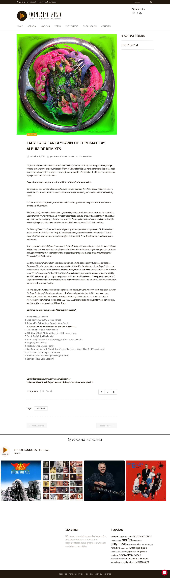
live (131, 547)
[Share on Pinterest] (51, 391)
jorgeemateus (132, 551)
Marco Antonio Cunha (64, 157)
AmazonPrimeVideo (130, 555)
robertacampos (116, 540)
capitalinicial (124, 548)
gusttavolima (130, 544)
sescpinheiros (142, 551)
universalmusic (137, 540)
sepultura (114, 551)
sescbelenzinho (143, 536)
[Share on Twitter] (43, 391)
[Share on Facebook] (40, 391)
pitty (151, 544)
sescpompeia (140, 547)
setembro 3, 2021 (37, 157)
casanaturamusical (139, 558)
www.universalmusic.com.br (57, 378)
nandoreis (114, 555)
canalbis (137, 544)
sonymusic (118, 544)
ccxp (143, 544)
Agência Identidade (103, 574)
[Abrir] (21, 481)
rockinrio (115, 547)
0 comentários (85, 157)
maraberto (123, 536)
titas (127, 558)
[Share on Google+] (47, 391)
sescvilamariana (122, 551)
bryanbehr (133, 562)
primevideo (115, 536)
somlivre (126, 562)
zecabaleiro (143, 561)
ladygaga (41, 408)
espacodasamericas (118, 558)
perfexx (147, 544)
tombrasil (130, 536)
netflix (127, 539)
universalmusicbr (116, 562)
